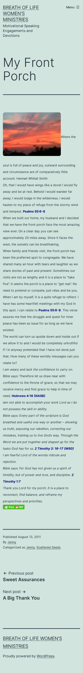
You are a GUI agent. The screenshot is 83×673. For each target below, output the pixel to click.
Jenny (12, 542)
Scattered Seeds (48, 547)
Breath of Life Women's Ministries (21, 13)
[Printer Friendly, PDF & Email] (14, 506)
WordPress (45, 656)
